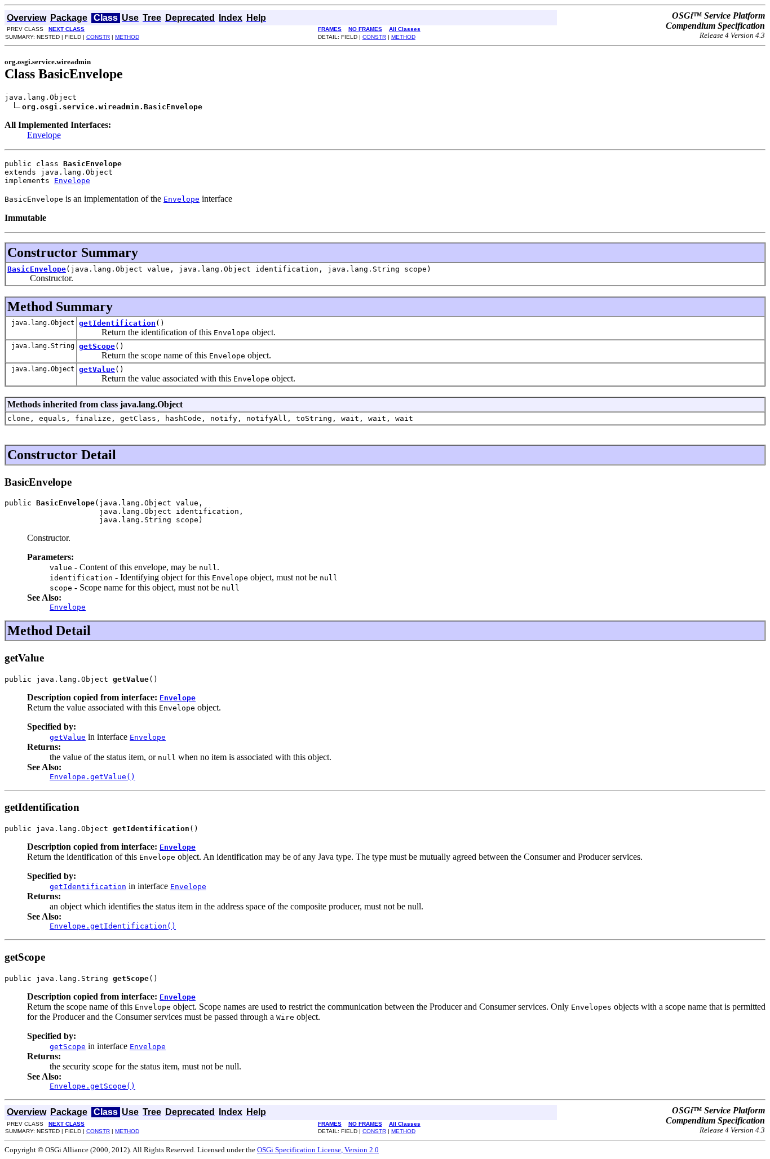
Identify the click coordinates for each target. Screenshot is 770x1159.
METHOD (127, 37)
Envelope (44, 135)
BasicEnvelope (36, 269)
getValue (97, 369)
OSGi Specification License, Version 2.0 (318, 1149)
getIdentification (117, 323)
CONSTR (98, 37)
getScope (97, 346)
